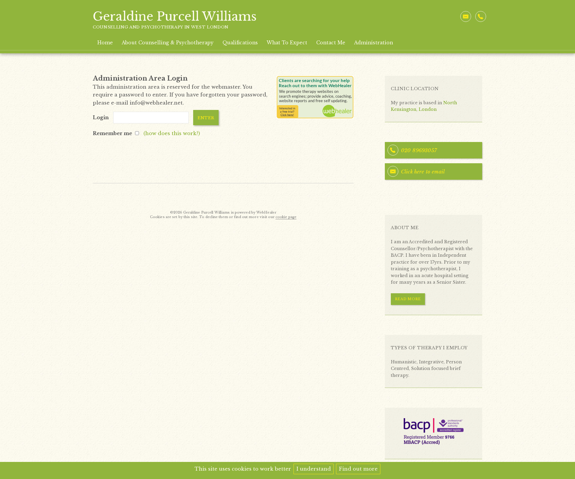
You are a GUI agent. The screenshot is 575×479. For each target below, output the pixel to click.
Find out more (358, 469)
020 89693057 (419, 150)
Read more (408, 299)
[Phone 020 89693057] (480, 16)
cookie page (286, 217)
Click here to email (423, 172)
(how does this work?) (171, 133)
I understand (313, 469)
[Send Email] (465, 16)
